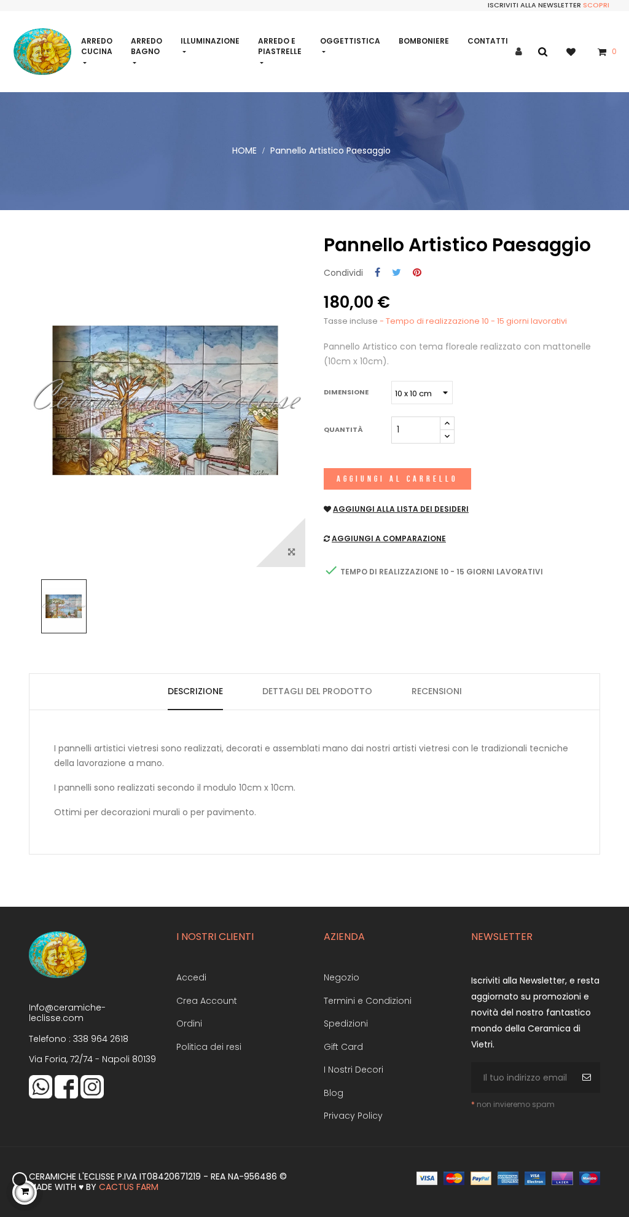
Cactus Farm (128, 1187)
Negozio (341, 977)
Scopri (596, 5)
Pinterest (417, 273)
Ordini (189, 1023)
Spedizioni (346, 1023)
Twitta (396, 273)
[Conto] (518, 51)
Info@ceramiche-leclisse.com (67, 1013)
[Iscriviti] (588, 1077)
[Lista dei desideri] (577, 51)
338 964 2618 (100, 1039)
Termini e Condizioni (368, 1001)
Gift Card (343, 1047)
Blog (333, 1093)
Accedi (191, 977)
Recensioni (437, 691)
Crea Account (206, 1001)
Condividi (377, 273)
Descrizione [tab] (195, 691)
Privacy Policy (353, 1115)
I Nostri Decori (353, 1069)
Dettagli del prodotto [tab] (317, 691)
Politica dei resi (208, 1047)
